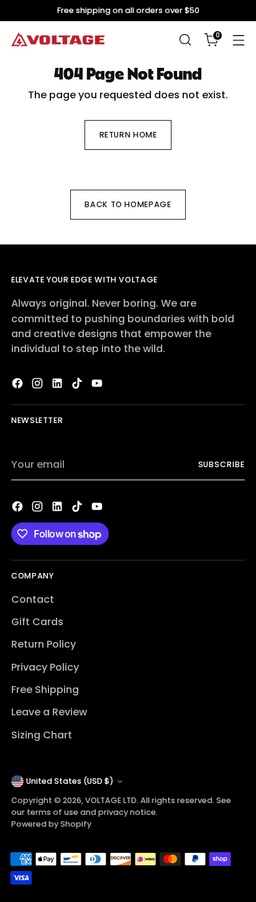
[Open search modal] (185, 40)
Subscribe (221, 464)
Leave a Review (49, 712)
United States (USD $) (70, 781)
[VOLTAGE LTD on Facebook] (18, 385)
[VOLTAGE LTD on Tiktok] (78, 385)
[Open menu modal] (238, 40)
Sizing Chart (41, 735)
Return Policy (43, 644)
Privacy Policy (45, 667)
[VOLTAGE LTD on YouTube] (98, 385)
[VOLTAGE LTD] (57, 40)
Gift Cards (37, 622)
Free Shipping (45, 689)
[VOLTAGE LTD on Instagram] (38, 385)
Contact (32, 599)
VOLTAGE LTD (111, 800)
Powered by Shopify (51, 824)
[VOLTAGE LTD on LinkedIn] (58, 385)
